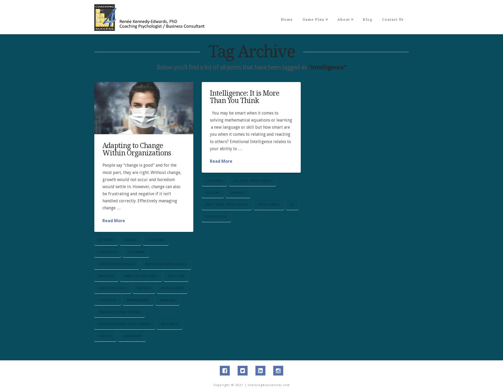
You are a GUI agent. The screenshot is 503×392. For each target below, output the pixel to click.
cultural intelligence (252, 181)
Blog (368, 19)
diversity (238, 193)
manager (167, 300)
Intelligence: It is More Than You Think (244, 97)
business (106, 240)
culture (213, 193)
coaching (155, 240)
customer (136, 252)
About (344, 10)
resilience (169, 324)
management (138, 300)
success (105, 336)
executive (176, 276)
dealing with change (117, 264)
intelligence (172, 288)
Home (287, 19)
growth (144, 288)
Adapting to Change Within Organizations (136, 149)
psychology (216, 217)
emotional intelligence (166, 264)
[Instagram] (278, 370)
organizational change (119, 312)
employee (106, 276)
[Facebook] (225, 370)
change (130, 240)
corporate (108, 252)
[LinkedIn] (260, 370)
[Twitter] (243, 370)
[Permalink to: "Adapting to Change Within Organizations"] (143, 108)
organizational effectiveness (125, 324)
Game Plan (314, 10)
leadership (108, 300)
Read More (113, 220)
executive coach (113, 288)
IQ (292, 204)
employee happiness (140, 276)
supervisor (132, 336)
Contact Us (393, 19)
